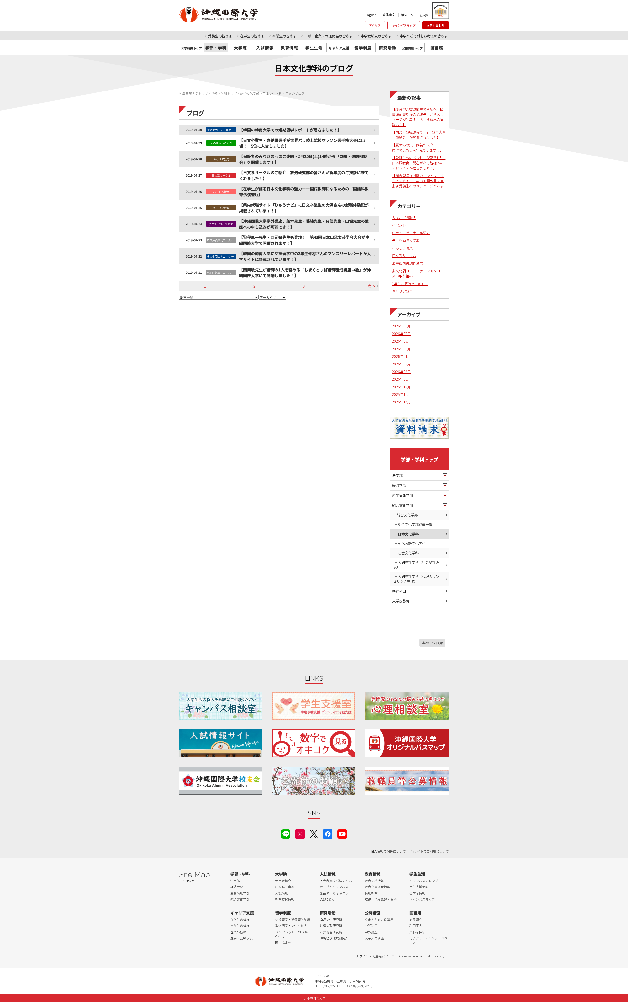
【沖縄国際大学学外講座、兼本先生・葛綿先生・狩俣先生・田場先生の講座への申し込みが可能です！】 (304, 224)
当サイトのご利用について (430, 851)
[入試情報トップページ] (220, 743)
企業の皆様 (238, 932)
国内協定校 (283, 942)
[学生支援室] (313, 706)
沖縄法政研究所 (331, 925)
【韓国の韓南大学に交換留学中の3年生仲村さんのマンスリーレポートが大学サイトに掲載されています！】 (305, 256)
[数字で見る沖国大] (313, 743)
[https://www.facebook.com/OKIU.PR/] (327, 833)
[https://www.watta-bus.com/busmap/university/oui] (407, 743)
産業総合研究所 (331, 932)
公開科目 (371, 925)
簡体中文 (388, 15)
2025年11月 (401, 394)
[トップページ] (240, 14)
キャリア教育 (402, 291)
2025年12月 (401, 386)
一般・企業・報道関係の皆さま (328, 35)
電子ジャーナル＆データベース (428, 940)
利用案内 (415, 925)
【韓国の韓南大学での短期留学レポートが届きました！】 (290, 130)
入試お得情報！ (404, 217)
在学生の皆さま (252, 35)
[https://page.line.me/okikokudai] (285, 833)
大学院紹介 (283, 880)
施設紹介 (415, 919)
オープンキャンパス (334, 887)
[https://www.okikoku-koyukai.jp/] (220, 781)
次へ (372, 286)
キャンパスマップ (404, 25)
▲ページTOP (432, 642)
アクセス (375, 25)
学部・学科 (216, 48)
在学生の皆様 (239, 919)
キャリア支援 (242, 913)
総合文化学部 (402, 505)
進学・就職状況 (241, 938)
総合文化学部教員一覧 (415, 524)
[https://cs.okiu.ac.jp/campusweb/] (440, 10)
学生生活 (314, 48)
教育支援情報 (284, 899)
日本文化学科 (408, 533)
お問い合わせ (436, 25)
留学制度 (363, 48)
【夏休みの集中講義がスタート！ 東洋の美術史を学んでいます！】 (419, 147)
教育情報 (289, 48)
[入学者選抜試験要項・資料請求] (419, 428)
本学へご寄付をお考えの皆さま (424, 35)
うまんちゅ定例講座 (379, 919)
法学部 (397, 475)
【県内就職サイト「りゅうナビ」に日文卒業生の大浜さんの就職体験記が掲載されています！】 (304, 208)
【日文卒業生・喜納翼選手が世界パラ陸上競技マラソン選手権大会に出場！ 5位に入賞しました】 (302, 143)
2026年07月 (401, 333)
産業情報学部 (402, 495)
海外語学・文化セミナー (292, 925)
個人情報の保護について (388, 851)
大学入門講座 (374, 938)
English (371, 15)
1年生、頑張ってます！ (410, 283)
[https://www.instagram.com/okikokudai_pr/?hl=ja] (300, 833)
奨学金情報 (417, 893)
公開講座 (372, 913)
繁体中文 (407, 15)
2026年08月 (401, 325)
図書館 (436, 48)
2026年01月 (401, 379)
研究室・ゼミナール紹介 (411, 232)
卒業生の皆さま (284, 35)
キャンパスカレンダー (425, 880)
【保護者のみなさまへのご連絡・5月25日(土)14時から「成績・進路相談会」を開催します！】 (303, 159)
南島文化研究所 (331, 919)
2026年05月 (401, 348)
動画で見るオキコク (334, 893)
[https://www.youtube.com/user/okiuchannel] (342, 833)
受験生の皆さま (220, 35)
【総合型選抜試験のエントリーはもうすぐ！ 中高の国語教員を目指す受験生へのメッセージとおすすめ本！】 (418, 183)
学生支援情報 (419, 887)
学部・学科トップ (419, 459)
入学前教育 (400, 600)
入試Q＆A (327, 899)
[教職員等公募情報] (407, 781)
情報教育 (371, 893)
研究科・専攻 (284, 887)
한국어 (424, 15)
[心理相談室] (407, 706)
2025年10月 (401, 401)
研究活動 (387, 48)
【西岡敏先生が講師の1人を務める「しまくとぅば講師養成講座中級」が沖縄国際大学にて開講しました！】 (305, 272)
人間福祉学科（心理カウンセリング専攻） (416, 579)
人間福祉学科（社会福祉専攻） (416, 565)
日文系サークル (404, 255)
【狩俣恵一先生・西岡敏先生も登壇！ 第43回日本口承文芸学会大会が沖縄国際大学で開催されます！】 (304, 240)
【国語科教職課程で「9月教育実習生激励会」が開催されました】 (418, 135)
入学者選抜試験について (337, 880)
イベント (399, 225)
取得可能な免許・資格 (381, 899)
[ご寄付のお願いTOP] (313, 781)
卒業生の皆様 (239, 925)
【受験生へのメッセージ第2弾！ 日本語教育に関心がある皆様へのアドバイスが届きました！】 (418, 162)
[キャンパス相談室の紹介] (220, 706)
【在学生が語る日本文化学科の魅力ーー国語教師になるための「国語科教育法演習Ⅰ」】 (304, 191)
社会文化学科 (408, 552)
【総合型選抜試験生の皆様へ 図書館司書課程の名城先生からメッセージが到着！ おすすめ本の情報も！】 (418, 116)
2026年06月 (401, 341)
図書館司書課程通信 (407, 263)
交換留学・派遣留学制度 (292, 919)
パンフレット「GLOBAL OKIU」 (292, 934)
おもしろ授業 (402, 247)
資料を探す (417, 932)
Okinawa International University (421, 956)
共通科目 (399, 591)
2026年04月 (401, 356)
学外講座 (371, 932)
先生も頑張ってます (407, 240)
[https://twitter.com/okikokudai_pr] (314, 833)
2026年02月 (401, 371)
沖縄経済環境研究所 (334, 938)
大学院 (240, 48)
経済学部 (399, 485)
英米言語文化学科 (411, 543)
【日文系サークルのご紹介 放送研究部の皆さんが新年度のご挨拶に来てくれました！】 (304, 175)
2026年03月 (401, 363)
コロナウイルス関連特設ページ (372, 956)
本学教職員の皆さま (376, 35)
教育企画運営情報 (377, 887)
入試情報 (265, 48)
